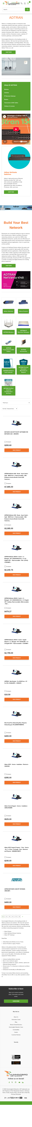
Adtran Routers (7, 931)
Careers (16, 1032)
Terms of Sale (5, 1092)
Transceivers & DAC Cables (11, 102)
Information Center (16, 1019)
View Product (17, 450)
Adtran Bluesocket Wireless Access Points (13, 941)
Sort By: (4, 408)
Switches (6, 92)
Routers (6, 99)
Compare (8, 441)
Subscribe (16, 1001)
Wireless (6, 89)
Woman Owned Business (16, 1024)
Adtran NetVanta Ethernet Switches (12, 933)
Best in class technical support (10, 961)
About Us (16, 1017)
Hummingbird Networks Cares (16, 1027)
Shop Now (9, 265)
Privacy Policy (13, 1092)
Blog (16, 1022)
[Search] (27, 9)
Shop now (11, 192)
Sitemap (27, 1090)
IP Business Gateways (10, 96)
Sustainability (16, 1029)
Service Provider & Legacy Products (11, 943)
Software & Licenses (9, 106)
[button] (16, 403)
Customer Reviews (16, 1034)
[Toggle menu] (2, 3)
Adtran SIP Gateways (9, 935)
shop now (9, 52)
